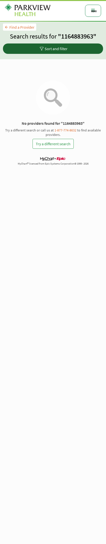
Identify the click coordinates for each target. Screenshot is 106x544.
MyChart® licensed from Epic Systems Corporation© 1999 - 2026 (53, 163)
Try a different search (53, 143)
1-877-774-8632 (65, 130)
